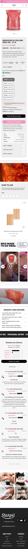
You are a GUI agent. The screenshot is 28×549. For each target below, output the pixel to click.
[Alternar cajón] (2, 5)
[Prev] (3, 266)
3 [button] (14, 464)
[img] (11, 374)
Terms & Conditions (7, 545)
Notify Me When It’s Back (14, 116)
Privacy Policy (7, 543)
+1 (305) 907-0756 (8, 521)
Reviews (21, 536)
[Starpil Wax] (14, 5)
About (7, 536)
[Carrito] (26, 5)
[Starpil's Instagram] (17, 520)
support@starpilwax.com (8, 526)
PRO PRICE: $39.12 (15, 48)
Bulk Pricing (21, 545)
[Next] (25, 266)
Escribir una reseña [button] (14, 361)
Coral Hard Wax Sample (15, 389)
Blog (21, 539)
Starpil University (21, 541)
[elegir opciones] (23, 227)
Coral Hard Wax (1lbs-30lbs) (15, 371)
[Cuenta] (23, 5)
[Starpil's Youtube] (21, 520)
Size (4, 75)
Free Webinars (21, 543)
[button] (6, 45)
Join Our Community (22, 244)
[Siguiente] (16, 34)
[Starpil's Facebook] (24, 520)
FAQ (7, 539)
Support (7, 541)
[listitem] (10, 266)
